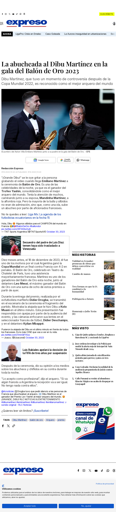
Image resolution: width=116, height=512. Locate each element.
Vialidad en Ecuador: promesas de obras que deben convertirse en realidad (83, 264)
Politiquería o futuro (83, 298)
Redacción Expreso (12, 168)
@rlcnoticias (7, 391)
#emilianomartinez (55, 402)
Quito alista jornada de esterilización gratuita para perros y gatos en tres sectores (92, 358)
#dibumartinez (38, 402)
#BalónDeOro (22, 226)
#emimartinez (23, 402)
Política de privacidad (105, 484)
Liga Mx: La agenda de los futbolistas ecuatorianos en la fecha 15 (31, 216)
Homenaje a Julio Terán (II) (84, 312)
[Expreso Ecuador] (23, 473)
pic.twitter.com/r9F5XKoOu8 (16, 229)
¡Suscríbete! (41, 410)
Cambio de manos (81, 273)
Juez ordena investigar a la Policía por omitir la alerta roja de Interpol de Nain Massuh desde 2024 (93, 346)
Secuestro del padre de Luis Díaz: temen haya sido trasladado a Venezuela (43, 246)
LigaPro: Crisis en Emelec (28, 33)
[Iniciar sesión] (114, 23)
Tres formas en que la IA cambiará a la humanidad (84, 289)
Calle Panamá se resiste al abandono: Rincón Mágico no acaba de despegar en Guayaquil (94, 381)
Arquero (50, 420)
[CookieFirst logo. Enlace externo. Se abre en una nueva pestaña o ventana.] (3, 486)
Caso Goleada (52, 33)
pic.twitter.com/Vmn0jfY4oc (15, 334)
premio (61, 420)
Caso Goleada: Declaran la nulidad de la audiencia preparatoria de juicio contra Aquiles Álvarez (94, 369)
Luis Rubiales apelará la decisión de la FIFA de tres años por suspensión (45, 351)
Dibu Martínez (20, 420)
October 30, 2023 (56, 231)
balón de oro (36, 420)
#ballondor (35, 226)
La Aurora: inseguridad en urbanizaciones (85, 33)
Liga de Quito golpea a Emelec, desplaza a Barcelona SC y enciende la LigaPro (94, 336)
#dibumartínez (8, 402)
